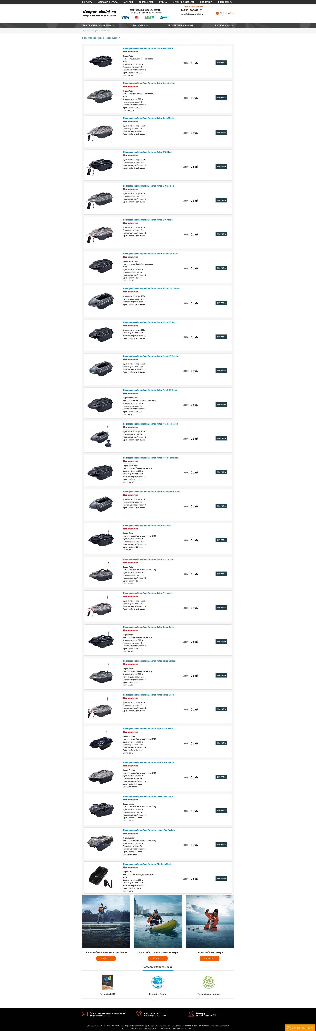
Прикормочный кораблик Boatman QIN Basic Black (147, 864)
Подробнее (106, 959)
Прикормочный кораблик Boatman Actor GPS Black (147, 152)
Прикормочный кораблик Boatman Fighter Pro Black (148, 728)
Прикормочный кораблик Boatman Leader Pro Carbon (149, 830)
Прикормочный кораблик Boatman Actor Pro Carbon (148, 559)
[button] (300, 1027)
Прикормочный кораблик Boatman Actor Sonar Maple (148, 695)
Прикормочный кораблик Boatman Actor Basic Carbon (149, 83)
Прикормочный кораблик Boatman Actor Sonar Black (148, 627)
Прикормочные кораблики (100, 31)
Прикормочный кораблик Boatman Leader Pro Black (148, 796)
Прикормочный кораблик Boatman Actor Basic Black (148, 48)
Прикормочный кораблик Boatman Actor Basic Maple (148, 118)
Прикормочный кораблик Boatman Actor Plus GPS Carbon (150, 356)
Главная (85, 31)
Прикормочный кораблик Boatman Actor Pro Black (147, 525)
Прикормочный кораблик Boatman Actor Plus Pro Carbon (150, 424)
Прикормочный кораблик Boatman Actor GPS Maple (148, 220)
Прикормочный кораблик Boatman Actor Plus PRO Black (150, 390)
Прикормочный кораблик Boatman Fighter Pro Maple (148, 762)
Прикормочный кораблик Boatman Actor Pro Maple (147, 593)
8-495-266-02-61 (192, 10)
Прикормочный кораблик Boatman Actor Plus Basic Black (150, 253)
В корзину (221, 63)
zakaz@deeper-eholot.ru (192, 14)
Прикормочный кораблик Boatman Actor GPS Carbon (148, 186)
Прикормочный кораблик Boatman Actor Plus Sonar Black (150, 458)
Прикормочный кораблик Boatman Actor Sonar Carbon (149, 661)
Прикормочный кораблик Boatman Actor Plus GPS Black (150, 322)
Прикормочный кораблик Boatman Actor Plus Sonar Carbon (151, 491)
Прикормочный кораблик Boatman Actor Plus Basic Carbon (151, 288)
